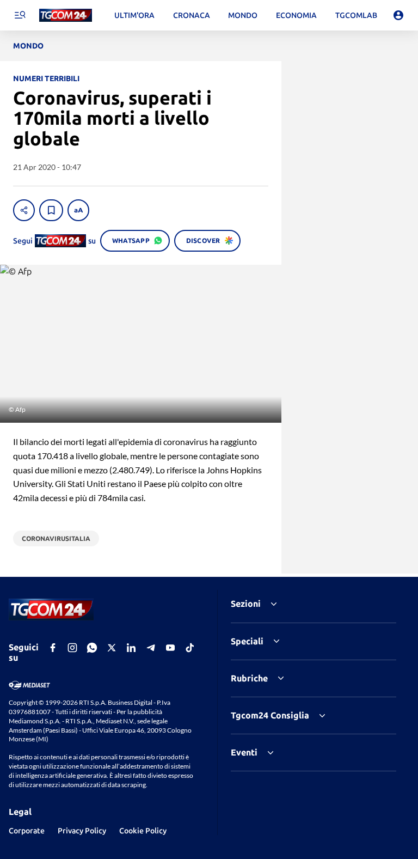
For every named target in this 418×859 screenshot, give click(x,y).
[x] (111, 647)
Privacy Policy (82, 830)
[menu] (19, 15)
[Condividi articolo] (24, 210)
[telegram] (150, 647)
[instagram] (72, 647)
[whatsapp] (92, 647)
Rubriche (249, 678)
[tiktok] (190, 647)
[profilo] (398, 15)
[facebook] (52, 647)
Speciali (247, 641)
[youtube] (170, 647)
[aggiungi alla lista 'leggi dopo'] (51, 210)
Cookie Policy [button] (143, 830)
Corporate (27, 830)
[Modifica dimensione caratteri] (78, 210)
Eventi (244, 752)
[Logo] (65, 15)
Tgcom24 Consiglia (270, 715)
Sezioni (246, 603)
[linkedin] (131, 647)
